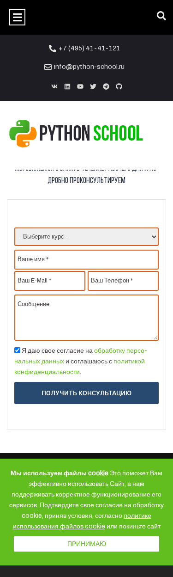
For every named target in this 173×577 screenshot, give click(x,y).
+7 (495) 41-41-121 (89, 48)
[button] (17, 17)
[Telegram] (106, 86)
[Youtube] (80, 86)
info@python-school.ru (89, 66)
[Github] (119, 86)
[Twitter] (93, 86)
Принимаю (86, 543)
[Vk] (54, 86)
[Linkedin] (67, 86)
